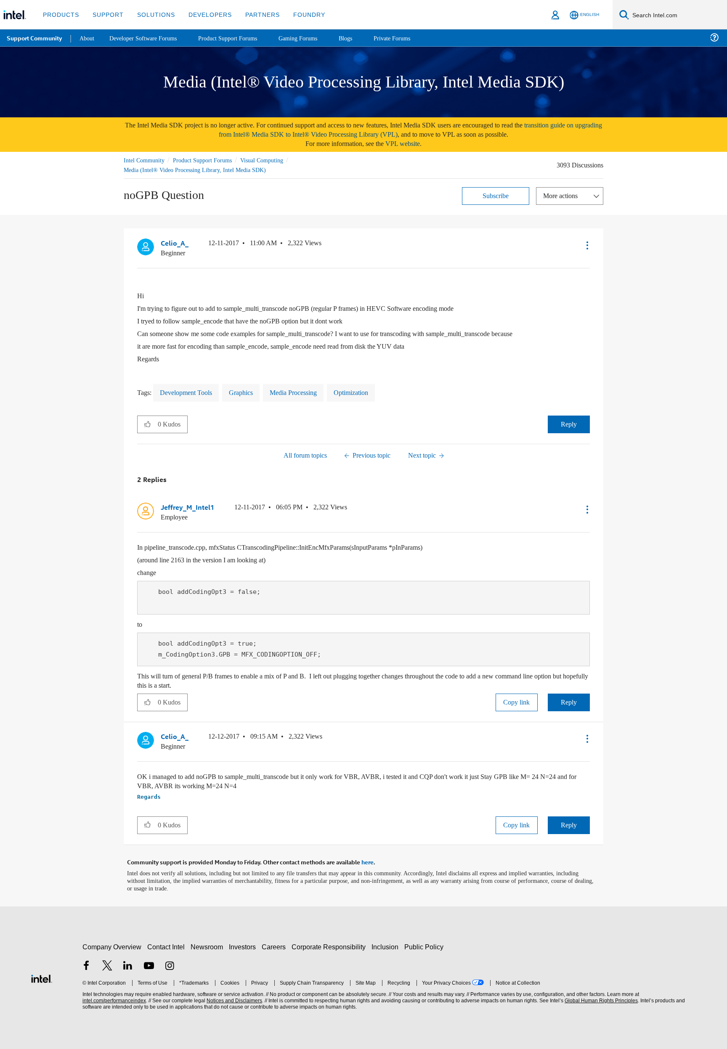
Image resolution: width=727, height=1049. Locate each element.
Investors (244, 944)
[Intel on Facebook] (86, 964)
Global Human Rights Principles (600, 998)
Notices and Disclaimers (233, 998)
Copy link (517, 701)
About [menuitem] (88, 37)
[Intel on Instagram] (169, 964)
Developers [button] (203, 14)
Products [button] (60, 14)
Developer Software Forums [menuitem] (148, 37)
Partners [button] (254, 14)
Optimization (369, 392)
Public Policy (425, 944)
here (367, 860)
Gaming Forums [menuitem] (311, 37)
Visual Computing (274, 160)
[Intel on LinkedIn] (128, 964)
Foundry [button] (299, 14)
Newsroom (208, 944)
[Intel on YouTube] (149, 964)
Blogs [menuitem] (360, 37)
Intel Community (145, 160)
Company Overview (112, 944)
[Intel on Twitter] (107, 964)
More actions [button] (562, 195)
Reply (568, 423)
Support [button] (106, 14)
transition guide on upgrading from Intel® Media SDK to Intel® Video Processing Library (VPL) (390, 129)
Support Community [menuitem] (34, 37)
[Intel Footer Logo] (41, 975)
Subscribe (495, 195)
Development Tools (190, 392)
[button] (586, 244)
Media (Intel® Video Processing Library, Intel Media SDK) (197, 169)
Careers (275, 944)
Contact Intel (167, 944)
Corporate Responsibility (330, 944)
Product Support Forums (209, 160)
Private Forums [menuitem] (409, 37)
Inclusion (387, 944)
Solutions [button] (152, 14)
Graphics (249, 392)
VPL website (408, 143)
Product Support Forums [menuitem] (237, 37)
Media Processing (305, 392)
